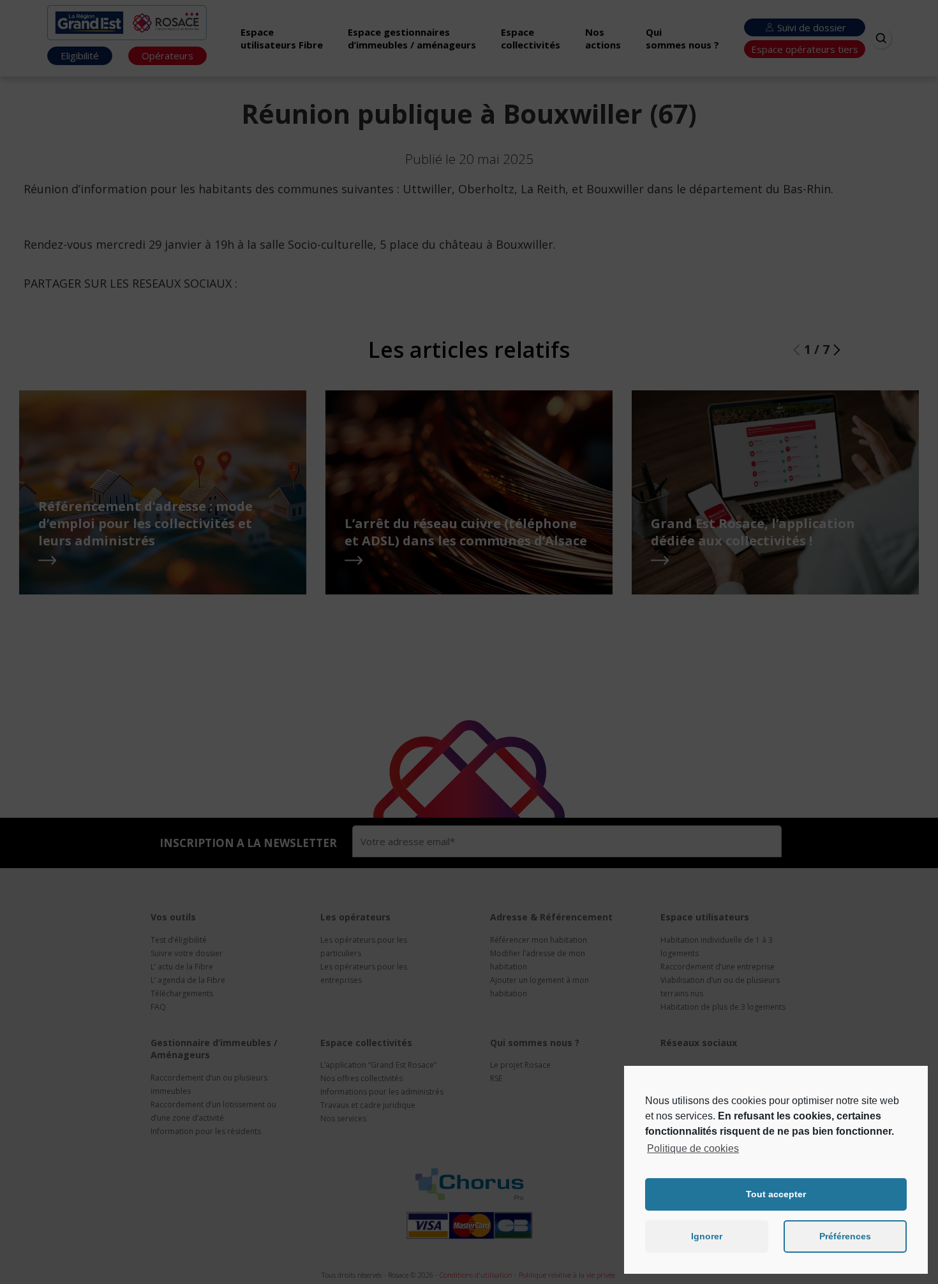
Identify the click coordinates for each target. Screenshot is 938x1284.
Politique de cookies (693, 1148)
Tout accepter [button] (776, 1194)
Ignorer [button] (706, 1236)
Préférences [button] (845, 1236)
